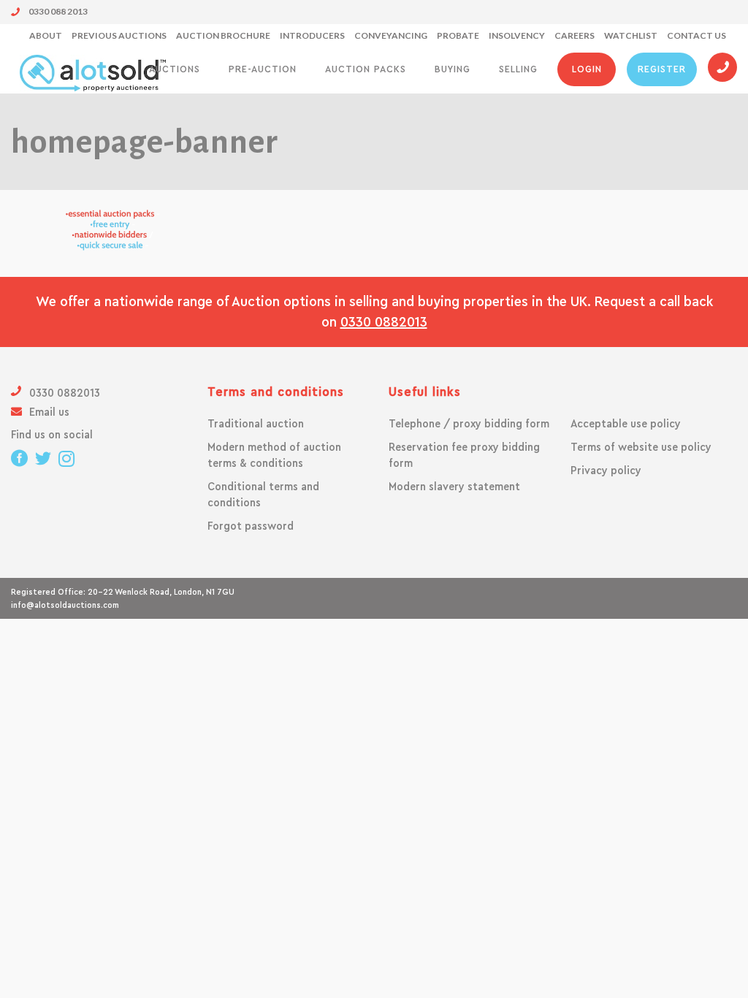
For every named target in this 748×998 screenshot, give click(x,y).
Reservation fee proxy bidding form (464, 455)
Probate (458, 35)
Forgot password (250, 526)
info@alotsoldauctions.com (65, 605)
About (45, 35)
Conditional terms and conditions (263, 494)
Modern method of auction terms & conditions (274, 455)
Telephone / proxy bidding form (469, 424)
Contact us (696, 35)
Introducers (312, 35)
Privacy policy (605, 470)
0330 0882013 (383, 322)
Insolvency (517, 35)
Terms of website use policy (640, 447)
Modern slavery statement (454, 486)
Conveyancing (390, 35)
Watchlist (630, 35)
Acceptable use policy (625, 424)
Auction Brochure (223, 35)
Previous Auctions (119, 35)
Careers (574, 35)
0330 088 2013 (57, 11)
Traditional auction (255, 424)
